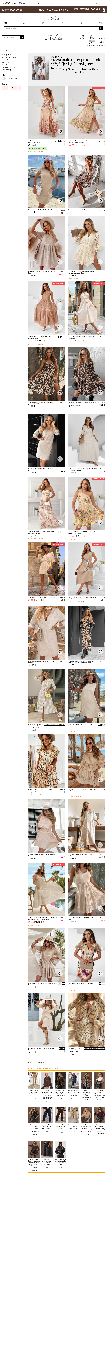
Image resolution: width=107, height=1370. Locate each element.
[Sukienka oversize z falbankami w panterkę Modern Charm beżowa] (86, 374)
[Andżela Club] (44, 23)
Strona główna (6, 50)
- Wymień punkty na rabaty (40, 3)
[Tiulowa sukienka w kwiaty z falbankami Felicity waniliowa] (46, 503)
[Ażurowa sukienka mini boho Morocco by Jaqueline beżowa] (86, 1020)
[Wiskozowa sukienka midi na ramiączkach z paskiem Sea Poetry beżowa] (86, 569)
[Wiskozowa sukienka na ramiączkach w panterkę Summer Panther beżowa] (86, 633)
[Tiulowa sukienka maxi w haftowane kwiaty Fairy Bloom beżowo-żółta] (86, 112)
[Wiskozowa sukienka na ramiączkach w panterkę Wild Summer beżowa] (46, 374)
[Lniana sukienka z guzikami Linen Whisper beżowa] (86, 696)
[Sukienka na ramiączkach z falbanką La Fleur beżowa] (46, 826)
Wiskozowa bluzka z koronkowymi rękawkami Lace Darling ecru (99, 1094)
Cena (4, 84)
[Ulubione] (81, 23)
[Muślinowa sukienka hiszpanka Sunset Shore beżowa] (86, 761)
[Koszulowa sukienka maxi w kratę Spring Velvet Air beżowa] (46, 696)
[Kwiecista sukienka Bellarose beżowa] (46, 761)
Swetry (4, 65)
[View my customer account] (62, 23)
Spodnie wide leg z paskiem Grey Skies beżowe (73, 1126)
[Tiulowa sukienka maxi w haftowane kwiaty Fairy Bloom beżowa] (46, 112)
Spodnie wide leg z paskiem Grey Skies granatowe (47, 1126)
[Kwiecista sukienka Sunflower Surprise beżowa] (86, 955)
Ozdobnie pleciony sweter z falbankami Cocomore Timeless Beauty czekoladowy (47, 1094)
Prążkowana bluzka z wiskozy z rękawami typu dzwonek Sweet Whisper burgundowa (99, 1129)
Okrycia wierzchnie (9, 57)
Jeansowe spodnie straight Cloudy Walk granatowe (47, 1162)
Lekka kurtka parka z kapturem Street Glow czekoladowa (60, 1093)
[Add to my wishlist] (60, 131)
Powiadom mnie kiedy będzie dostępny (94, 402)
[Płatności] (19, 3)
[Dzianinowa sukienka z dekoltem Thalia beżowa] (46, 440)
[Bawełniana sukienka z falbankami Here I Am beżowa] (86, 889)
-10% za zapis (61, 3)
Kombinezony (6, 62)
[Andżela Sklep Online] (53, 17)
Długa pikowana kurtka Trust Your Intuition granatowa (73, 1093)
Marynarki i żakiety (9, 67)
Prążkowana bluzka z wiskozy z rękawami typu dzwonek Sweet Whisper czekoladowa (34, 1163)
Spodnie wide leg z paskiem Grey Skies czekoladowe (60, 1127)
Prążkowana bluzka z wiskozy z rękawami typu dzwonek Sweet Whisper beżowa (86, 1128)
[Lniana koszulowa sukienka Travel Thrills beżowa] (46, 633)
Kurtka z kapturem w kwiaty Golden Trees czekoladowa (86, 1094)
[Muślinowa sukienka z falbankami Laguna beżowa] (46, 243)
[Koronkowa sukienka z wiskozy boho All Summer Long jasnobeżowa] (86, 243)
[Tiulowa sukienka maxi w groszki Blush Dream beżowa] (46, 308)
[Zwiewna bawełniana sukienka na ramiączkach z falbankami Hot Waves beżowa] (46, 889)
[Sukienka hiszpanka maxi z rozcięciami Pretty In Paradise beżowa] (86, 440)
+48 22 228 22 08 (78, 3)
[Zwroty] (6, 3)
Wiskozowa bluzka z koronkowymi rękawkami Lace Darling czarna (34, 1128)
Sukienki (5, 60)
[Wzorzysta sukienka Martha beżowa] (86, 181)
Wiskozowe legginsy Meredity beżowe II (34, 1093)
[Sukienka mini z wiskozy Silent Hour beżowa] (46, 569)
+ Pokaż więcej (6, 70)
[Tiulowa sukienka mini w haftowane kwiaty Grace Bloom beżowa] (86, 503)
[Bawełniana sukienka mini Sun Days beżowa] (46, 181)
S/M (60, 469)
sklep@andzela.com (99, 3)
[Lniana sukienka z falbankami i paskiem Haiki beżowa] (46, 955)
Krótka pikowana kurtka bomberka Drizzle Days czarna (60, 1162)
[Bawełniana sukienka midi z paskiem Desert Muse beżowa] (86, 308)
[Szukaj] (101, 28)
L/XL (63, 469)
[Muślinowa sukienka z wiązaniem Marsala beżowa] (46, 1020)
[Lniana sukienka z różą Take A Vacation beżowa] (86, 826)
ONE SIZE (62, 210)
